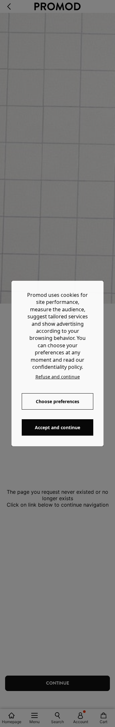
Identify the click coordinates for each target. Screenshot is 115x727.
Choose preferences (57, 401)
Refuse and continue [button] (57, 377)
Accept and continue (57, 427)
